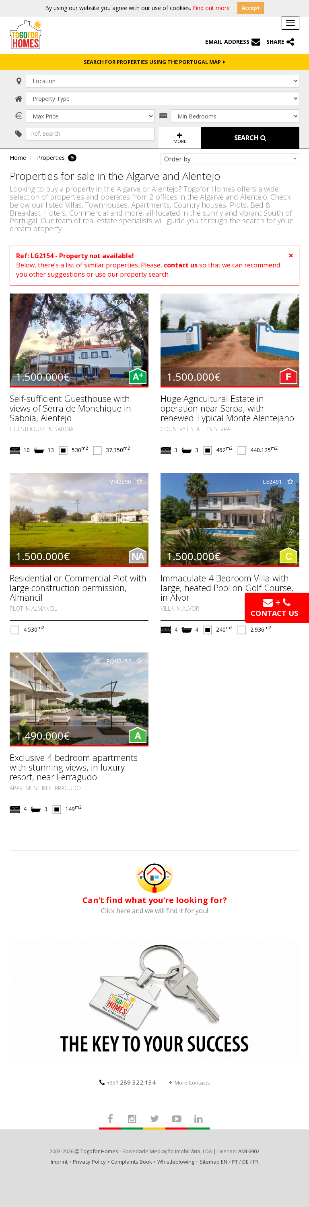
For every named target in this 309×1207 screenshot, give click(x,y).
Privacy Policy (89, 1161)
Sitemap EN (213, 1161)
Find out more (211, 8)
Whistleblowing (175, 1161)
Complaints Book (131, 1161)
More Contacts (192, 1082)
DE (245, 1161)
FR (256, 1161)
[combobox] (230, 159)
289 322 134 (131, 1082)
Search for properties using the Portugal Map (153, 61)
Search (247, 137)
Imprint (59, 1161)
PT (235, 1161)
